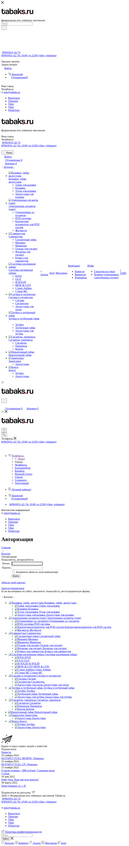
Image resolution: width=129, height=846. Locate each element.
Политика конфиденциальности (23, 831)
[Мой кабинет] (2, 405)
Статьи (5, 773)
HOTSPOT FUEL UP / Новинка (19, 764)
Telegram (13, 101)
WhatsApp (13, 110)
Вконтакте (14, 98)
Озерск (19, 477)
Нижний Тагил (23, 474)
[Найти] (4, 27)
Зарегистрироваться (12, 588)
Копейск (20, 470)
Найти (6, 839)
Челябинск (21, 464)
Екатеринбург (23, 467)
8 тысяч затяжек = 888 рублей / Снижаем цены (28, 770)
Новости (6, 752)
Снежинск (21, 480)
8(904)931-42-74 (11, 52)
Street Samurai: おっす (13, 785)
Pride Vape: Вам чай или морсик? (20, 779)
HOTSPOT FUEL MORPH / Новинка (22, 758)
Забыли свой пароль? (13, 582)
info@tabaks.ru (12, 92)
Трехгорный (22, 483)
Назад (21, 458)
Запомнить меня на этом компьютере (36, 572)
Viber (11, 104)
